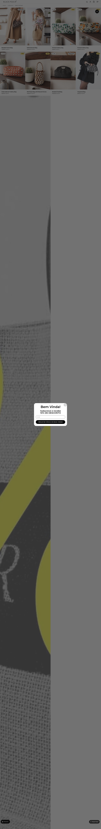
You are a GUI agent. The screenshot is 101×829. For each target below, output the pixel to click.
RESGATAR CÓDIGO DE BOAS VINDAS (50, 422)
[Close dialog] (65, 405)
